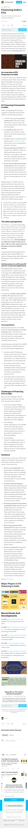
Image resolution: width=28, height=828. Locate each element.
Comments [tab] (5, 735)
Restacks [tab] (11, 735)
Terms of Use (21, 709)
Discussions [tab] (13, 754)
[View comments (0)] (8, 25)
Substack (6, 824)
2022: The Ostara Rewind (9, 772)
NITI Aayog (9, 579)
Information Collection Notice (17, 711)
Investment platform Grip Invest (16, 651)
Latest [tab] (7, 754)
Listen (24, 21)
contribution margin (19, 141)
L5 (25, 197)
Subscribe (19, 2)
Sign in (24, 2)
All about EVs (5, 7)
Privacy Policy (19, 812)
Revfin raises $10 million (14, 619)
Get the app (22, 820)
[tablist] (8, 735)
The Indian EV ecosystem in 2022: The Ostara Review (10, 760)
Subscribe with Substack (15, 806)
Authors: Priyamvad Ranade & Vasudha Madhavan (9, 763)
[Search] (25, 754)
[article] (14, 763)
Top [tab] (3, 754)
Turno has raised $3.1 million (16, 635)
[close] (23, 778)
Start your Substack (10, 820)
